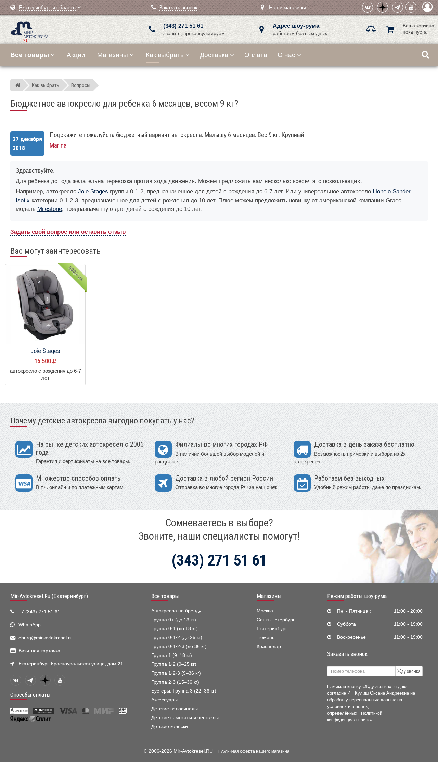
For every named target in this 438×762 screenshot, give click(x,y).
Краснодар (269, 646)
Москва (265, 610)
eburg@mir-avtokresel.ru (45, 637)
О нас (286, 55)
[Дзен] (382, 7)
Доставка (214, 55)
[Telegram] (397, 7)
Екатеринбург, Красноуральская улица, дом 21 (70, 663)
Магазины (112, 55)
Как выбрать (165, 55)
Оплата (255, 55)
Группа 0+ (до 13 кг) (173, 619)
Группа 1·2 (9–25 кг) (173, 664)
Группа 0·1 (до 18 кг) (174, 628)
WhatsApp (29, 624)
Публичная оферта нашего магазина (253, 751)
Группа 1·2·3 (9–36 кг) (176, 673)
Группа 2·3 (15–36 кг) (175, 682)
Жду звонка (409, 671)
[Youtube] (410, 7)
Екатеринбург (272, 628)
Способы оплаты (30, 694)
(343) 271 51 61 (183, 26)
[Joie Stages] (45, 304)
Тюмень (265, 637)
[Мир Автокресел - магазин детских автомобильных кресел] (30, 31)
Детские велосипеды (174, 708)
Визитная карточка (39, 650)
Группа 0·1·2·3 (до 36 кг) (179, 646)
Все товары (165, 596)
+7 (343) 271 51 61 (39, 611)
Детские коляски (169, 726)
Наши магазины (287, 7)
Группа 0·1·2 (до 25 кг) (176, 637)
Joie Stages (93, 191)
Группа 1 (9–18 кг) (171, 655)
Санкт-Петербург (276, 619)
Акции (76, 55)
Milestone (49, 209)
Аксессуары (164, 699)
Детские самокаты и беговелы (185, 717)
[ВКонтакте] (367, 7)
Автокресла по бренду (176, 610)
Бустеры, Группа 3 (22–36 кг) (183, 691)
